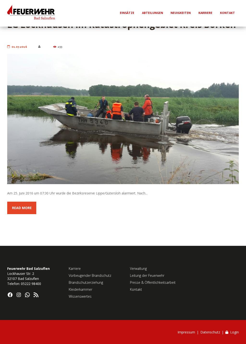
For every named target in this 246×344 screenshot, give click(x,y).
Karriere (75, 268)
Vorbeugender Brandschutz (90, 275)
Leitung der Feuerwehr (147, 275)
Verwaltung (138, 268)
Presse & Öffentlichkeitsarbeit (153, 282)
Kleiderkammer (80, 289)
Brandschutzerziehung (86, 282)
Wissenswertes (80, 296)
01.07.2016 (19, 46)
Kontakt (136, 289)
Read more (22, 207)
